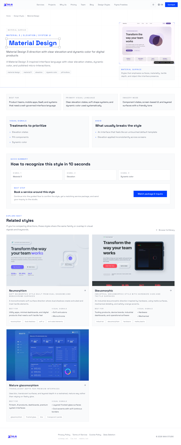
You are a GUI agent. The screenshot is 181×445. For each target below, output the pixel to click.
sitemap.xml (63, 439)
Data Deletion (109, 434)
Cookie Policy (95, 434)
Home (8, 16)
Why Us (63, 4)
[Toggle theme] (153, 4)
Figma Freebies (120, 4)
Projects (52, 4)
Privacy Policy (64, 434)
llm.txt (73, 439)
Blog (92, 4)
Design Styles (104, 4)
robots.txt (83, 439)
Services (40, 4)
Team (83, 4)
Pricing (74, 4)
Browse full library (167, 230)
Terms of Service (79, 434)
